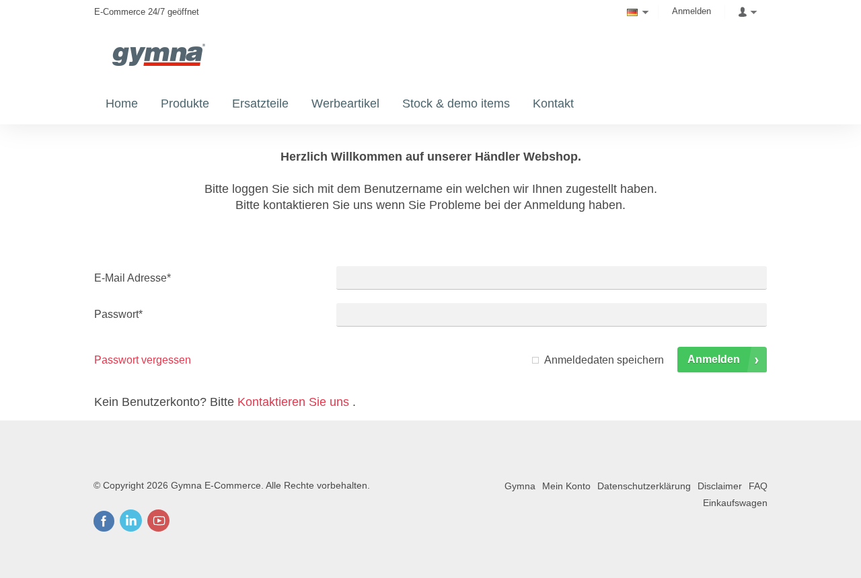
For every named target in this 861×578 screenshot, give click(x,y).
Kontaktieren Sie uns (293, 402)
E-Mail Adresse (132, 278)
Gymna (519, 486)
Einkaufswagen (735, 502)
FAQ (758, 486)
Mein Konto (566, 486)
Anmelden (691, 11)
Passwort (118, 314)
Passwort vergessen (142, 360)
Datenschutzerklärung (644, 486)
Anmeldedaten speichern (604, 360)
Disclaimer (720, 486)
